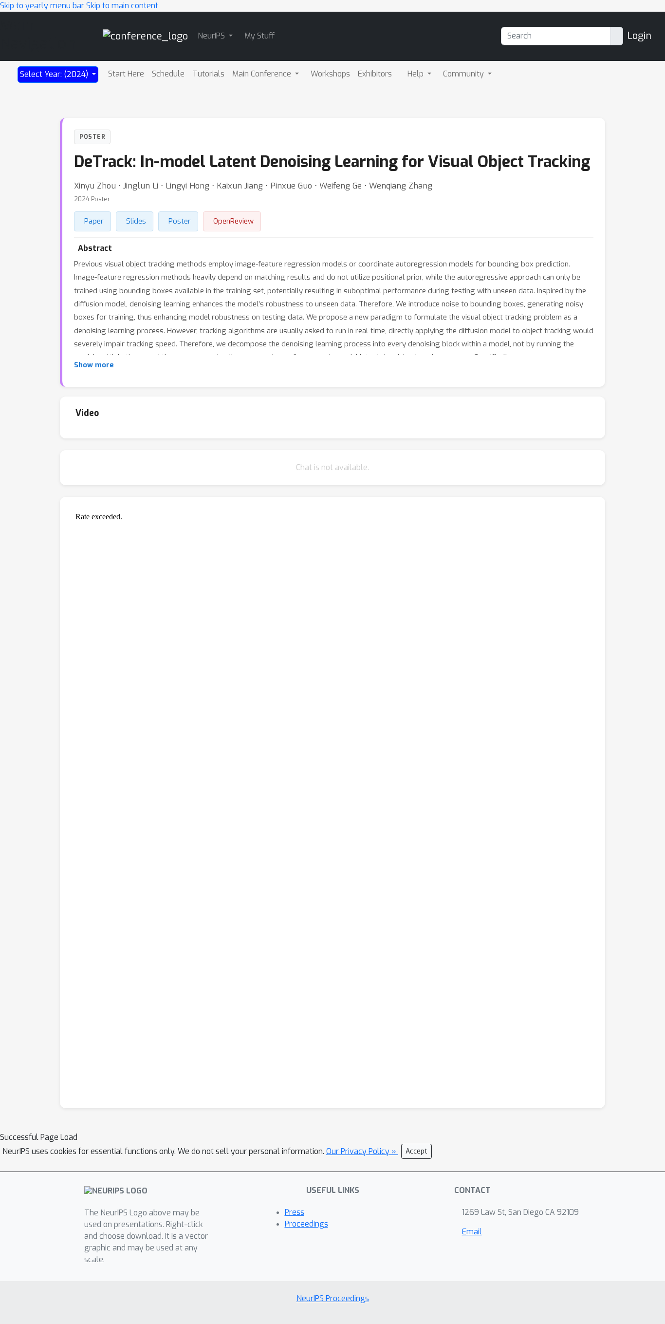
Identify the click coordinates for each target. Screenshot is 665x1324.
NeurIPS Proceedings (332, 1298)
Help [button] (416, 74)
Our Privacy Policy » (362, 1151)
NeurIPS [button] (212, 36)
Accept (416, 1151)
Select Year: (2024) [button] (55, 74)
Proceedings (306, 1224)
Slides (136, 221)
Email (472, 1232)
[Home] (145, 36)
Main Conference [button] (262, 74)
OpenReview (233, 221)
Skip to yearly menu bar (42, 5)
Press (294, 1212)
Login (639, 35)
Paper (94, 221)
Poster (179, 221)
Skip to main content (122, 5)
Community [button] (464, 74)
